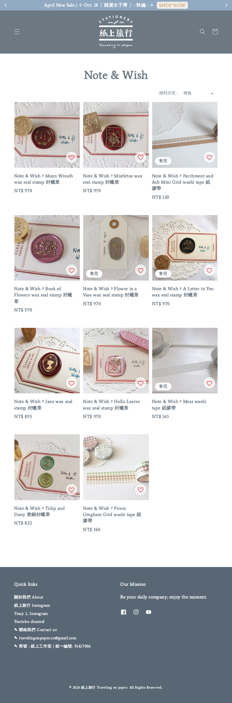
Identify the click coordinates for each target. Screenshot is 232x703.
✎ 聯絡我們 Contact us (35, 629)
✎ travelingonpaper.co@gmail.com (45, 638)
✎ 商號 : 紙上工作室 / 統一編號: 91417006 (52, 646)
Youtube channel (29, 621)
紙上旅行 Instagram (32, 605)
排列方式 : (168, 93)
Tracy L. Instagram (31, 613)
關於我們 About (29, 597)
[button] (17, 32)
